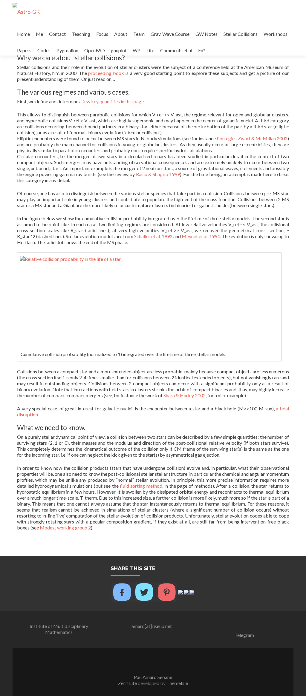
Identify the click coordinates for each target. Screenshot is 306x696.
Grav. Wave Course (170, 34)
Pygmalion (67, 50)
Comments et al (176, 50)
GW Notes (206, 34)
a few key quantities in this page (111, 101)
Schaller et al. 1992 (153, 236)
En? (201, 50)
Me (39, 34)
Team (139, 34)
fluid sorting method (141, 486)
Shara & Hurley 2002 (184, 395)
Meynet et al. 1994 (201, 236)
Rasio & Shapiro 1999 (158, 174)
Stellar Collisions (241, 34)
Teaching (81, 34)
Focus (102, 34)
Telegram (244, 635)
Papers (24, 50)
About (120, 34)
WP (136, 50)
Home (23, 34)
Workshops (275, 34)
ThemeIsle (177, 683)
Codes (44, 50)
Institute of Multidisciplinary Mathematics (59, 629)
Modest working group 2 (65, 527)
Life (150, 50)
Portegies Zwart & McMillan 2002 (252, 138)
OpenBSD (94, 50)
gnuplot (119, 50)
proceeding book (106, 73)
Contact (57, 34)
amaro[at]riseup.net (151, 626)
